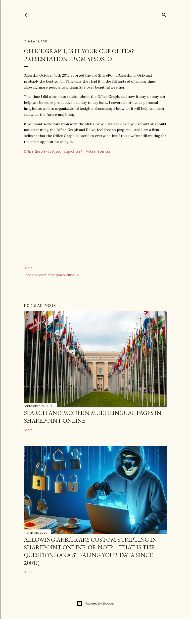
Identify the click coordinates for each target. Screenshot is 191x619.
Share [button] (28, 268)
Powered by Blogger (99, 603)
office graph (56, 275)
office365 (72, 275)
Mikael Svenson (98, 151)
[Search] (164, 14)
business (40, 275)
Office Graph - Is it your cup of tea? (53, 151)
